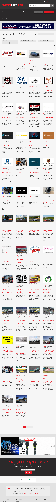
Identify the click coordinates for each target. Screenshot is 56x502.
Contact (25, 12)
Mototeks (18, 145)
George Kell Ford (47, 64)
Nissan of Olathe (6, 117)
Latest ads (39, 12)
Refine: (3, 38)
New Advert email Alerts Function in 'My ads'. (7, 261)
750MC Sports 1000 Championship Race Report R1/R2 (20, 261)
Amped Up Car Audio (7, 200)
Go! (52, 5)
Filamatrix (45, 145)
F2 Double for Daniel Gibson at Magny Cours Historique (34, 381)
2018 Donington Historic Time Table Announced (6, 322)
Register (51, 1)
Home (3, 12)
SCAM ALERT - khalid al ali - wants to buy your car (7, 352)
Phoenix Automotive (48, 90)
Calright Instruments (34, 172)
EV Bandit (31, 200)
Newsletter (5, 18)
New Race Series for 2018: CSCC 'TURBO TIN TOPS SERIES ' (34, 352)
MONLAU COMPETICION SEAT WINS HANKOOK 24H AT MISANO (48, 352)
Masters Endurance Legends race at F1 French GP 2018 (20, 322)
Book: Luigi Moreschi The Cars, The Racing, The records (34, 291)
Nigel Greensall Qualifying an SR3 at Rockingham (20, 291)
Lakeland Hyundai (20, 90)
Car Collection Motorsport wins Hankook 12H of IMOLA (21, 411)
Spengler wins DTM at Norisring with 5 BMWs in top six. (7, 411)
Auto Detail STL (5, 145)
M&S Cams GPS (19, 172)
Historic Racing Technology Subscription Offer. (20, 381)
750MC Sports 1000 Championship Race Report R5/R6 (34, 230)
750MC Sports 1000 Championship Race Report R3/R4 (47, 230)
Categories (11, 12)
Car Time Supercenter (34, 145)
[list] (52, 46)
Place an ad (49, 12)
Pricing (19, 12)
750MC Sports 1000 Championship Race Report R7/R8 (20, 230)
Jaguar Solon (19, 200)
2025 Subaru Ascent (34, 65)
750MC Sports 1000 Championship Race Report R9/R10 (7, 230)
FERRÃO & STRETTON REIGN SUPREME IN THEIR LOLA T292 (48, 381)
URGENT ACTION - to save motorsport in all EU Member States (21, 352)
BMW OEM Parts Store (48, 117)
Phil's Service (5, 90)
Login (45, 1)
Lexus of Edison (33, 90)
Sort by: (34, 34)
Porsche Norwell (47, 172)
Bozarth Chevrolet (20, 117)
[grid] (54, 46)
